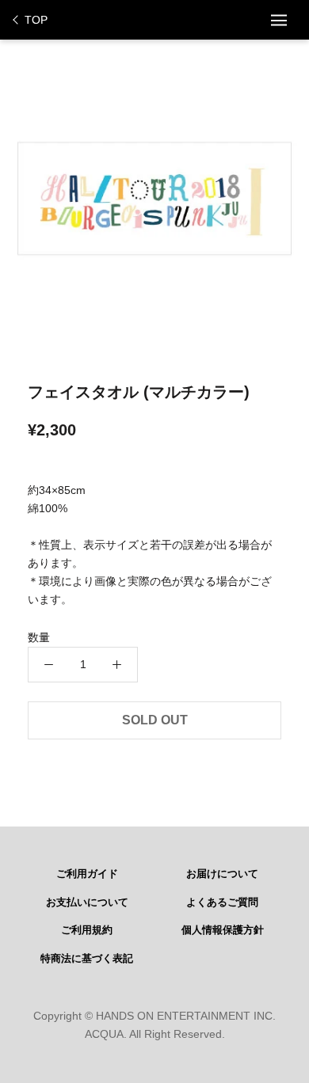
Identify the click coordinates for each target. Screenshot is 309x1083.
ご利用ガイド (87, 874)
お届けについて (222, 874)
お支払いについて (87, 902)
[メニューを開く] (279, 20)
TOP (36, 19)
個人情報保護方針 (222, 930)
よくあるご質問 (222, 902)
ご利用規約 (87, 930)
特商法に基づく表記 (86, 958)
